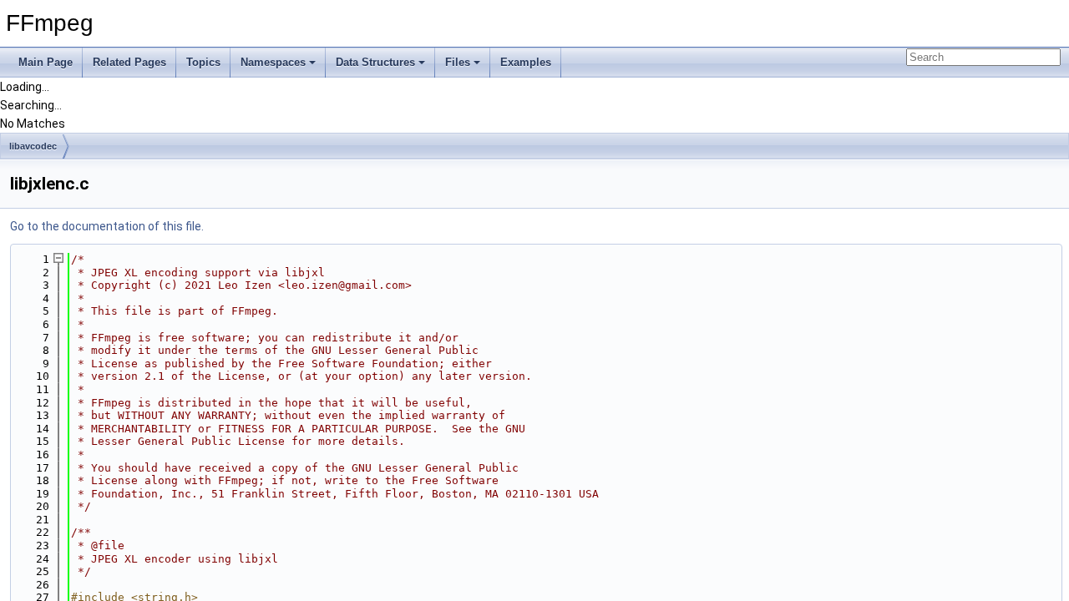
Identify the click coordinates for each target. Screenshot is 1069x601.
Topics (203, 62)
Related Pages (129, 62)
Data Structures (375, 62)
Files (457, 62)
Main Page (45, 62)
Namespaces (273, 62)
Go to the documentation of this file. (107, 226)
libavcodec (33, 146)
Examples (525, 62)
